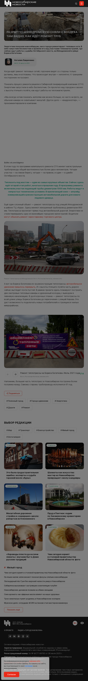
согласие (29, 666)
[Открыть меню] (81, 3)
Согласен (11, 674)
